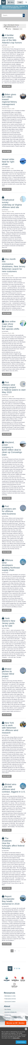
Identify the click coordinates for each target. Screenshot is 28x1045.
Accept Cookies (21, 1042)
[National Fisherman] (3, 2)
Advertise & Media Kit (10, 1012)
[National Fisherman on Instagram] (17, 968)
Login (20, 2)
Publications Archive (10, 998)
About (7, 1006)
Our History (8, 1009)
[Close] (26, 1029)
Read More (7, 86)
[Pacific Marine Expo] (7, 979)
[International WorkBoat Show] (15, 979)
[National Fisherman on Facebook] (14, 968)
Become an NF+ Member (16, 1023)
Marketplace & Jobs (10, 996)
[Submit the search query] (24, 15)
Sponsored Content (10, 1001)
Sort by (9, 29)
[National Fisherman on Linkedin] (19, 968)
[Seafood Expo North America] (22, 979)
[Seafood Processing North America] (14, 985)
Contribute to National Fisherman (14, 1018)
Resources (9, 993)
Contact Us (8, 1015)
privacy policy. (16, 1038)
